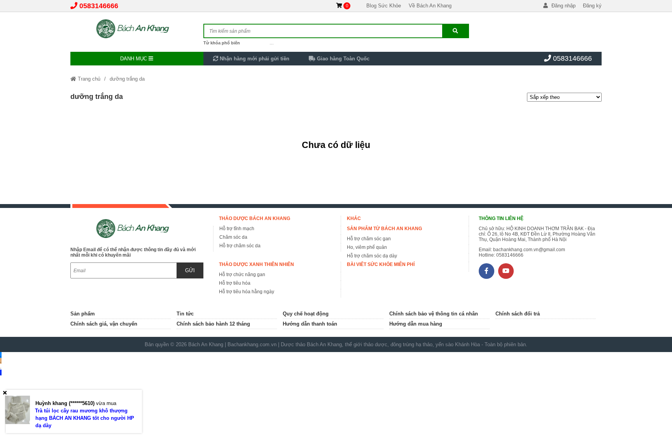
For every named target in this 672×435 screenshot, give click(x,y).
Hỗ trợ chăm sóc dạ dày (372, 256)
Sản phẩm (82, 314)
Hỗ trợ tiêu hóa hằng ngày (246, 291)
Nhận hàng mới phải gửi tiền (253, 59)
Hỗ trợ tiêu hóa (234, 283)
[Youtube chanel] (506, 271)
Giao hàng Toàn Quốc (342, 59)
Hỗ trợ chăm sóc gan (369, 238)
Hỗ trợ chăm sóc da (240, 245)
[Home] (136, 29)
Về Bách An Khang (430, 6)
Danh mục (134, 59)
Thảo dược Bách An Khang (254, 218)
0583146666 (98, 6)
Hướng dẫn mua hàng (415, 324)
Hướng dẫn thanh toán (310, 324)
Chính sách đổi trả (517, 314)
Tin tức (185, 314)
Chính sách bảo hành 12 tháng (213, 324)
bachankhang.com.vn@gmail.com (529, 249)
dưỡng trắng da (127, 79)
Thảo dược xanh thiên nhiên (256, 264)
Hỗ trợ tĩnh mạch (236, 228)
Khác (354, 218)
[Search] (455, 31)
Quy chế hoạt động (306, 314)
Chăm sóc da (233, 237)
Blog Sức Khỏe (383, 6)
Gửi (190, 270)
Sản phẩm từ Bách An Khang (384, 228)
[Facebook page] (486, 271)
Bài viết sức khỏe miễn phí (381, 264)
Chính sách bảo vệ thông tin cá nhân (433, 314)
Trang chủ (88, 79)
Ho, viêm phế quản (367, 247)
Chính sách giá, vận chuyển (103, 324)
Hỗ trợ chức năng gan (242, 274)
